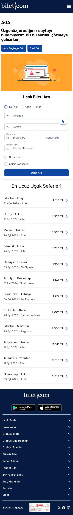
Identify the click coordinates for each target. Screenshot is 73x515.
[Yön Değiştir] (63, 121)
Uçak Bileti (9, 420)
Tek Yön (13, 106)
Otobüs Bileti (10, 433)
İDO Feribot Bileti (12, 474)
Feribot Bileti (10, 467)
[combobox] (40, 115)
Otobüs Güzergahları (15, 440)
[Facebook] (64, 508)
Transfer (7, 488)
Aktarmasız (15, 157)
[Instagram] (69, 508)
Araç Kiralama (11, 481)
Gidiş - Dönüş (33, 106)
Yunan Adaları (10, 461)
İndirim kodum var (19, 163)
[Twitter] (59, 508)
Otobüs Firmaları (12, 447)
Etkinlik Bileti (10, 454)
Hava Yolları (9, 427)
